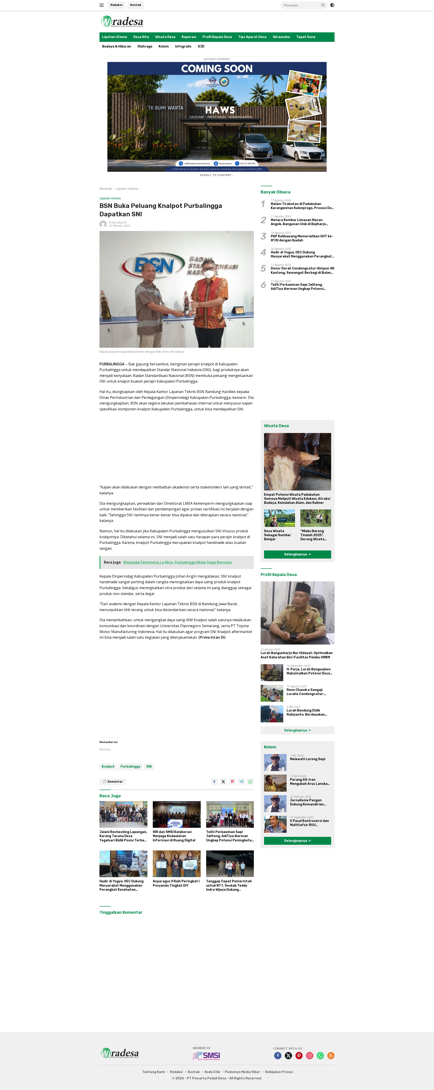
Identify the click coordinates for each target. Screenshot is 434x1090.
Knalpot (108, 767)
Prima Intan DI (117, 222)
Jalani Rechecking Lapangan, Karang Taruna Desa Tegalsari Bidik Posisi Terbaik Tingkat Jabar (123, 836)
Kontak (135, 5)
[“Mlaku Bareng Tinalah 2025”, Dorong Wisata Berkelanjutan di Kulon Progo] (315, 518)
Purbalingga (130, 767)
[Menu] (102, 5)
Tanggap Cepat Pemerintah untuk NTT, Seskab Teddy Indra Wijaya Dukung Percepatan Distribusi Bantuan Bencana (229, 885)
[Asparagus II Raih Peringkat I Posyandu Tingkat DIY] (177, 863)
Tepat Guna (305, 37)
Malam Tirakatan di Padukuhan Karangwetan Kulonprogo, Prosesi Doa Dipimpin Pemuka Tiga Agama (302, 206)
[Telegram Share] (241, 781)
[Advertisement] (176, 448)
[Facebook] (277, 1056)
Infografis (183, 46)
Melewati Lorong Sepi (307, 759)
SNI (149, 767)
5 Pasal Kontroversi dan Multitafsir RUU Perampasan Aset (309, 823)
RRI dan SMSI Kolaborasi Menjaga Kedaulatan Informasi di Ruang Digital (174, 836)
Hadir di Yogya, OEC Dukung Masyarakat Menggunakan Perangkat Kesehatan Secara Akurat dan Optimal (121, 885)
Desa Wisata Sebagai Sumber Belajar (277, 535)
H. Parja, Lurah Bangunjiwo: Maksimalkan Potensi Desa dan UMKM (309, 671)
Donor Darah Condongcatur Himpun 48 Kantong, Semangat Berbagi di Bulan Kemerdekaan (302, 271)
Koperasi (189, 37)
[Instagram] (309, 1056)
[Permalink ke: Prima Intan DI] (103, 224)
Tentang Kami (153, 1072)
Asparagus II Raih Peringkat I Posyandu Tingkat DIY (176, 883)
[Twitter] (288, 1056)
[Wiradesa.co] (122, 21)
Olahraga (144, 46)
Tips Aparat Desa (252, 37)
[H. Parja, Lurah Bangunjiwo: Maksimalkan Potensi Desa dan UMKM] (272, 672)
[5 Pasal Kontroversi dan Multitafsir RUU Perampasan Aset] (275, 824)
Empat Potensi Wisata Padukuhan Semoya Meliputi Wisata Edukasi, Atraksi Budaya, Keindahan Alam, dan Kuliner (297, 499)
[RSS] (331, 1056)
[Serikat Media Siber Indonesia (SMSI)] (207, 1055)
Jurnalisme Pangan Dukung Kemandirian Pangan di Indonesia (307, 802)
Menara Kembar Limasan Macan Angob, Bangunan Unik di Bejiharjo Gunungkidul (298, 222)
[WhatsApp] (320, 1056)
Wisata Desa (165, 37)
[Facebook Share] (214, 781)
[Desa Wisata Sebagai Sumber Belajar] (279, 518)
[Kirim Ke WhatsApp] (250, 781)
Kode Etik (212, 1072)
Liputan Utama (114, 37)
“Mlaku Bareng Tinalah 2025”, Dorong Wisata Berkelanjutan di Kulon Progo (314, 535)
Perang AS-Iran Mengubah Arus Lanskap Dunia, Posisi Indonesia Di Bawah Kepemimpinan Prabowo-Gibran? (310, 782)
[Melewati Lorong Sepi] (275, 762)
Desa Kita (141, 37)
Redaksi (117, 5)
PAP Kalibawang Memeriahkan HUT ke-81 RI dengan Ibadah (302, 238)
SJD (201, 46)
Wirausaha (281, 37)
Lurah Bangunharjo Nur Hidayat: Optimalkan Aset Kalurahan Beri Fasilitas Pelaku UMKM (297, 655)
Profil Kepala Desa (217, 37)
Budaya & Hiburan (116, 46)
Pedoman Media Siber (242, 1072)
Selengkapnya (296, 554)
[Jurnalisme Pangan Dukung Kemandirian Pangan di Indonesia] (275, 803)
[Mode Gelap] (332, 5)
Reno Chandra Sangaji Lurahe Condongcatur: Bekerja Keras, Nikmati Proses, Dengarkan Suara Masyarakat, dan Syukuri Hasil (307, 692)
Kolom (164, 46)
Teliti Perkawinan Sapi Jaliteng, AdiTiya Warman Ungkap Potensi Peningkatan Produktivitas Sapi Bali (230, 836)
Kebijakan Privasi (279, 1072)
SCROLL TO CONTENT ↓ (217, 175)
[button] (323, 5)
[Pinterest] (299, 1056)
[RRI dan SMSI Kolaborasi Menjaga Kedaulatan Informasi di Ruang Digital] (177, 814)
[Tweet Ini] (223, 781)
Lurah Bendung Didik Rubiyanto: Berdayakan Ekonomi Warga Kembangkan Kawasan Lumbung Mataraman (310, 713)
